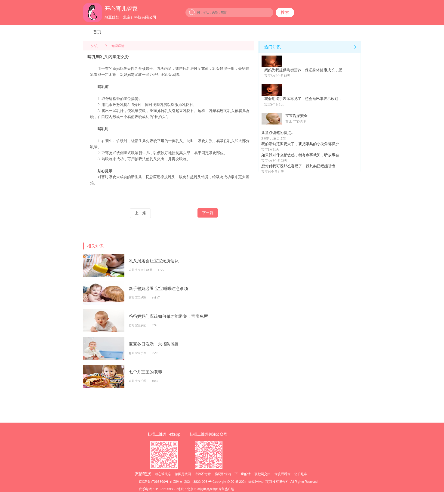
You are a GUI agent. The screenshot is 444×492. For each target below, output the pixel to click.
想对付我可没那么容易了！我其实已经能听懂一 (300, 166)
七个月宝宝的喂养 (145, 371)
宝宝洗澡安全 (296, 116)
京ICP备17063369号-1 (155, 481)
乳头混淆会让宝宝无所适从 (154, 260)
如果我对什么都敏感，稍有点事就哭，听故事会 (300, 155)
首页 (97, 31)
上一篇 (140, 213)
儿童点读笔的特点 (276, 133)
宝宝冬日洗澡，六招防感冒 (154, 344)
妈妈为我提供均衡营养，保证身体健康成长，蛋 (303, 70)
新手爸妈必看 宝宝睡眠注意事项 (158, 288)
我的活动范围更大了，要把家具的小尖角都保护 (300, 144)
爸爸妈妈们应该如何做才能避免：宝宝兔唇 (168, 316)
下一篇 (207, 213)
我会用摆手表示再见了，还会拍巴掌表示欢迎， (303, 99)
